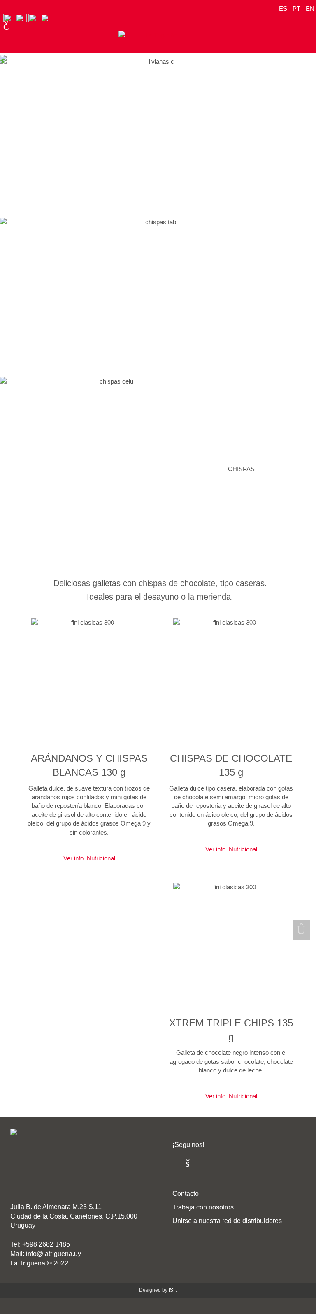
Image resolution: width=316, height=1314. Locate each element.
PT (297, 8)
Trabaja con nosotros (203, 1207)
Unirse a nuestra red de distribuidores (227, 1220)
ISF (172, 1290)
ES (284, 8)
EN (310, 8)
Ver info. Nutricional (89, 858)
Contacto (185, 1193)
